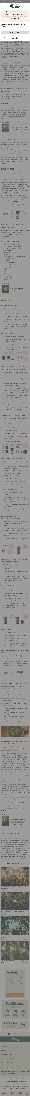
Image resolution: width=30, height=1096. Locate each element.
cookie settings (13, 24)
